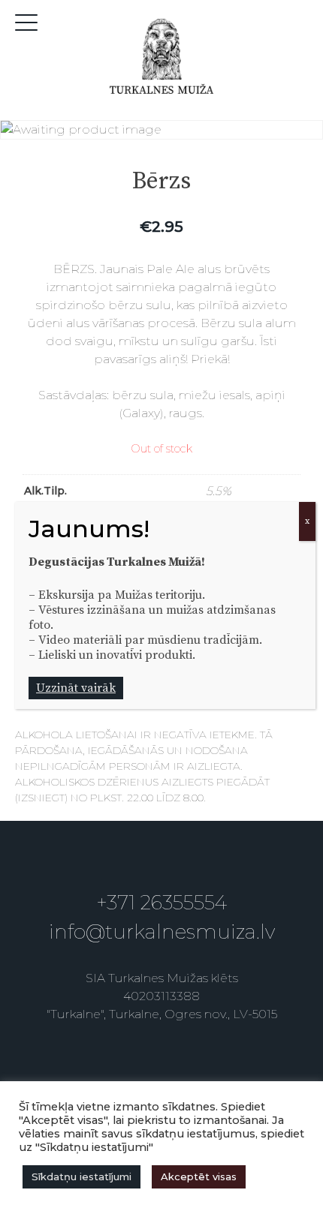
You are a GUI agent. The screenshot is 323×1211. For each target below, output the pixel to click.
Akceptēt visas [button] (199, 1176)
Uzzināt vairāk (76, 688)
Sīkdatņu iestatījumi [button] (81, 1176)
